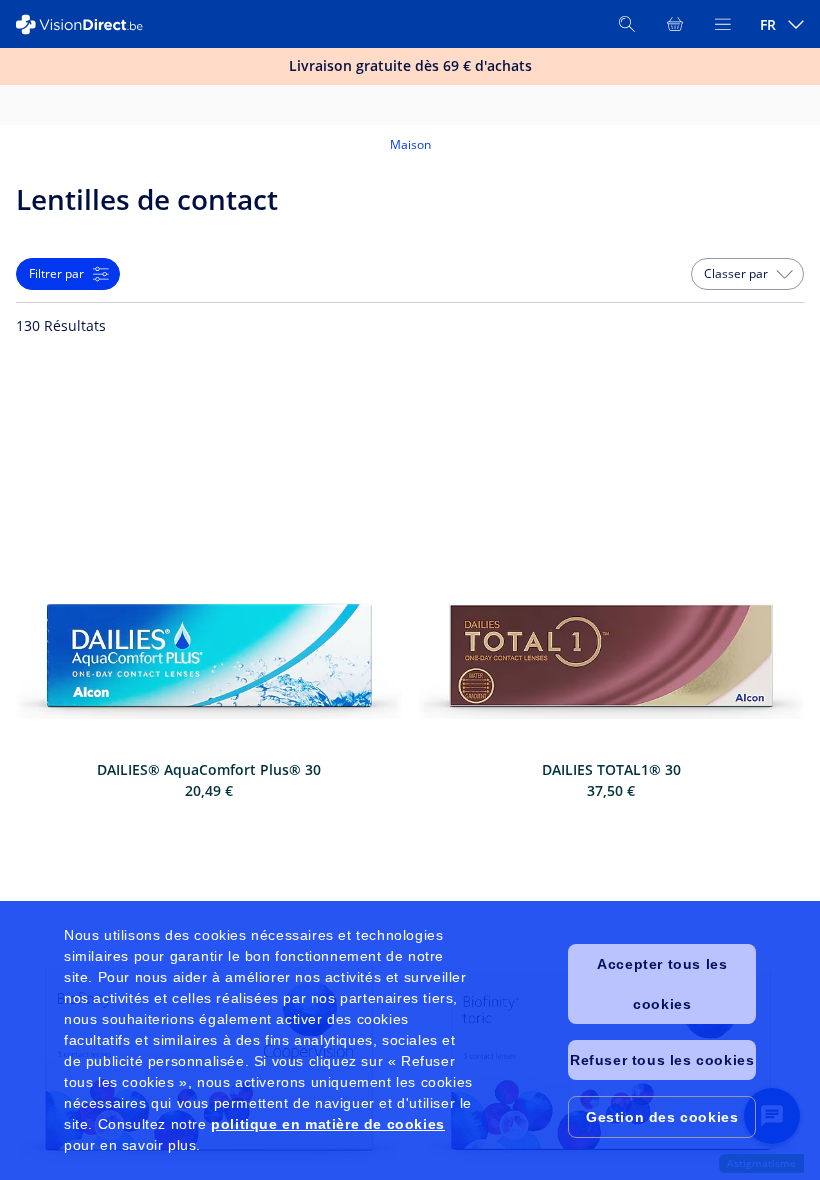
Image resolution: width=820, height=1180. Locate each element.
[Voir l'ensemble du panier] (675, 24)
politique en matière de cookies (328, 1124)
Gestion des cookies (662, 1117)
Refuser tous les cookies (662, 1060)
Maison (410, 144)
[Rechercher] (627, 24)
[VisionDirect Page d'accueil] (88, 24)
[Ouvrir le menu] (723, 24)
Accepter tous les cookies (662, 984)
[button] (747, 274)
